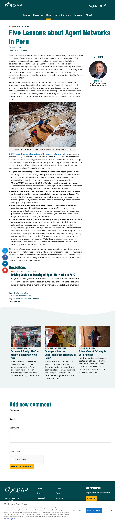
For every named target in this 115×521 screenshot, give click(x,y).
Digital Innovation (21, 293)
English (93, 6)
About (89, 15)
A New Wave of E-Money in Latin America (92, 352)
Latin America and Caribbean (27, 299)
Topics (26, 15)
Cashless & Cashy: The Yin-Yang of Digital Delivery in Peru (25, 354)
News (58, 488)
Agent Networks (25, 296)
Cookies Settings (77, 510)
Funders (78, 15)
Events (59, 493)
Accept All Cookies (94, 510)
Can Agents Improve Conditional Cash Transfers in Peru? (60, 354)
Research (38, 15)
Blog (48, 15)
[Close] (111, 510)
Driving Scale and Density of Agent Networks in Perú (43, 274)
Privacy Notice (12, 519)
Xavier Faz (16, 47)
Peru (20, 301)
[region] (57, 511)
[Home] (13, 5)
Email (12, 419)
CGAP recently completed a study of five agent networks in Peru (38, 154)
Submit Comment (22, 466)
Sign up (91, 498)
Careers (59, 498)
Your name (14, 410)
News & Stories (62, 15)
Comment (14, 428)
